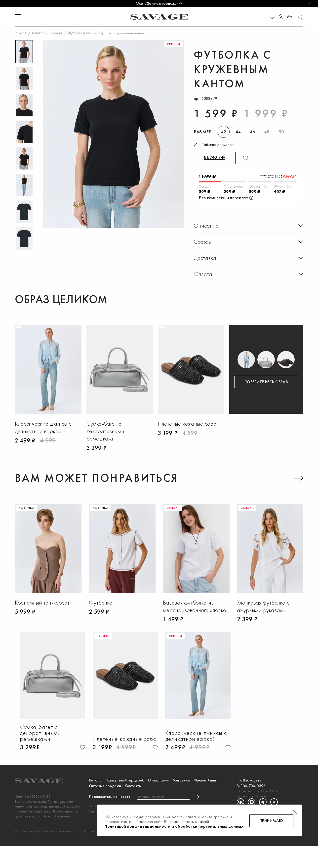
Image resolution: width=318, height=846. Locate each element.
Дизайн (20, 831)
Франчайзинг (205, 780)
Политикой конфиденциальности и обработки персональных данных (174, 826)
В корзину (214, 157)
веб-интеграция (95, 831)
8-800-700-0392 (251, 785)
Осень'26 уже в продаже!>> (159, 3)
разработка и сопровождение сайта (55, 831)
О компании (158, 780)
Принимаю (271, 820)
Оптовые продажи (105, 785)
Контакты (133, 785)
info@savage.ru (249, 780)
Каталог (96, 780)
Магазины (181, 780)
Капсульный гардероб (125, 780)
